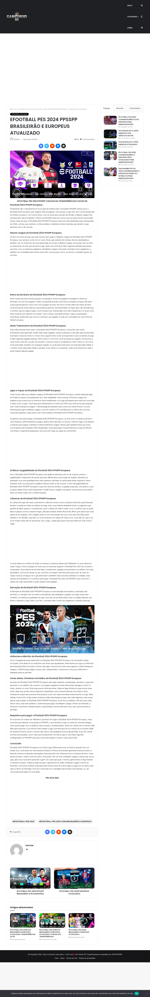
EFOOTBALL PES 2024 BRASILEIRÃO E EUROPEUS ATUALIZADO (79, 932)
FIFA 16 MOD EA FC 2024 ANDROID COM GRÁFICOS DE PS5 (128, 133)
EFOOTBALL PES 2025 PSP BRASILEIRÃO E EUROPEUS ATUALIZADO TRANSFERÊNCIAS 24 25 (23, 933)
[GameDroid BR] (16, 17)
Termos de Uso (71, 958)
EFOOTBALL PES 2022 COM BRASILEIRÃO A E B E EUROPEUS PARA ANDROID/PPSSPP (128, 121)
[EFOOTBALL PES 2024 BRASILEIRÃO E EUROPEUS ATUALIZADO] (81, 920)
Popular (106, 108)
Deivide (29, 845)
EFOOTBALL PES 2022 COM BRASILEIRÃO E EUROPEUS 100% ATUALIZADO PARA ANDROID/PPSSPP (127, 157)
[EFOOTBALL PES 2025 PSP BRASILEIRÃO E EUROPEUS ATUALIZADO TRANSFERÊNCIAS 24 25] (23, 920)
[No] (147, 993)
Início (129, 5)
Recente (119, 108)
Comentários (135, 108)
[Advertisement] (70, 50)
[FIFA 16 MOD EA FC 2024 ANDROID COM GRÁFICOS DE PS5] (110, 134)
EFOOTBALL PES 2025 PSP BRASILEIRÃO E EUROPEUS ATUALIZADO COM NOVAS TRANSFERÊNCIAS (50, 933)
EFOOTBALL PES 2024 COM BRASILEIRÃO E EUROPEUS (65, 821)
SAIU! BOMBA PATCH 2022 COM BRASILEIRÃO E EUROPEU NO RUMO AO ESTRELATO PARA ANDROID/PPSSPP (128, 173)
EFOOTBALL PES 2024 (25, 109)
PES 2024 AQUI (52, 778)
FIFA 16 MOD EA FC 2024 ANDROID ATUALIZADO (128, 143)
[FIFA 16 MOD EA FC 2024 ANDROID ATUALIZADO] (110, 145)
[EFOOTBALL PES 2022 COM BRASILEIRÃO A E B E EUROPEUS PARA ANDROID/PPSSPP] (110, 120)
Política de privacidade (87, 958)
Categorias (132, 17)
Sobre (129, 28)
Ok (137, 993)
